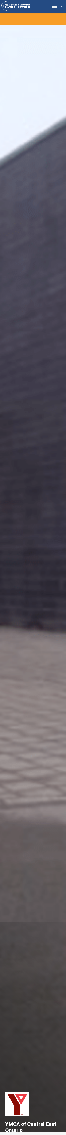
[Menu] (54, 7)
